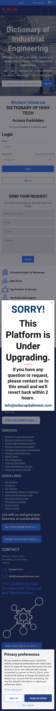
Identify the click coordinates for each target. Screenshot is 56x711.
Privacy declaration (13, 689)
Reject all (13, 698)
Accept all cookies (38, 698)
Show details (28, 705)
